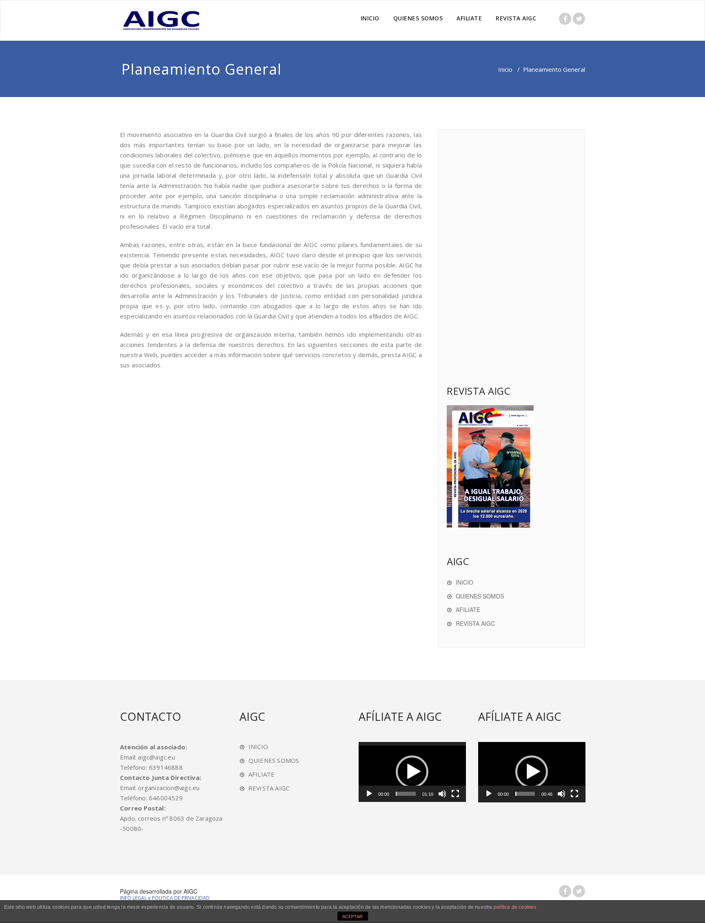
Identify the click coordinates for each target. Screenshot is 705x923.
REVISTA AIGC (516, 18)
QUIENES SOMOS (418, 18)
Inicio (505, 69)
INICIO (370, 18)
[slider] (406, 794)
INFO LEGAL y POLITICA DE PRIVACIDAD (165, 897)
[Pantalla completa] (455, 794)
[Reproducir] (369, 794)
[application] (412, 772)
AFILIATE (469, 18)
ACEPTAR (352, 916)
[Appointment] (161, 20)
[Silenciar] (442, 794)
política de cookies (515, 907)
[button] (412, 771)
